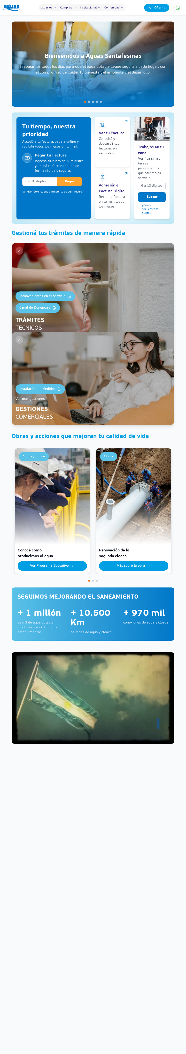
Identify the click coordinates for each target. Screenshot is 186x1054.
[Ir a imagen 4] (97, 102)
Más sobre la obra (49, 566)
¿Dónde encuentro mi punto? (150, 209)
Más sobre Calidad (130, 566)
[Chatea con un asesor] (177, 7)
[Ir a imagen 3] (93, 102)
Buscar (152, 197)
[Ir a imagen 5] (101, 102)
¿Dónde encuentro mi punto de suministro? (55, 191)
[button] (93, 64)
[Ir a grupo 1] (89, 581)
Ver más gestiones (30, 399)
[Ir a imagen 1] (85, 102)
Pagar (69, 181)
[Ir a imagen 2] (89, 102)
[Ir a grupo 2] (93, 581)
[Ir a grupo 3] (97, 581)
